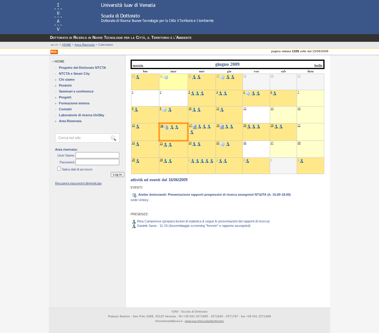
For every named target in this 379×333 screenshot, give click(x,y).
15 (133, 125)
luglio (318, 65)
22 (133, 142)
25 (133, 75)
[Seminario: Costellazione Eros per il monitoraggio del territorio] (164, 108)
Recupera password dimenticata (78, 183)
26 (161, 75)
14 (299, 108)
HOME (66, 44)
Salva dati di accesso (77, 169)
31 (299, 75)
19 (244, 125)
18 (217, 125)
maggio (138, 65)
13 (272, 108)
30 (272, 75)
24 (190, 142)
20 (272, 125)
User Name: (66, 155)
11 (217, 108)
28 (217, 75)
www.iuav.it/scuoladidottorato (204, 321)
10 (190, 108)
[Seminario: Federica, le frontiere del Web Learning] (222, 142)
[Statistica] (194, 125)
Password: (67, 162)
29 (244, 75)
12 (244, 108)
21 (299, 125)
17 (190, 125)
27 (190, 75)
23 (161, 143)
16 (161, 126)
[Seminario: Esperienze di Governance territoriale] (166, 75)
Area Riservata (85, 44)
